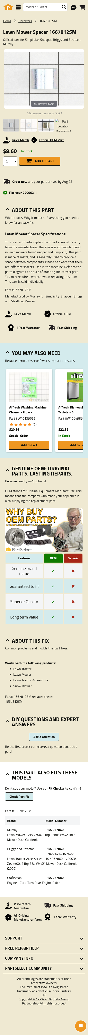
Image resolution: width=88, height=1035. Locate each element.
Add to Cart (44, 160)
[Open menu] (18, 7)
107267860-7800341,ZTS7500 (60, 851)
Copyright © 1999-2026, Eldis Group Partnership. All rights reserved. (44, 1001)
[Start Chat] (80, 1026)
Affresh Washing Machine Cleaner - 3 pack (27, 409)
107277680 (55, 877)
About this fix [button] (30, 641)
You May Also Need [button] (36, 353)
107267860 (55, 829)
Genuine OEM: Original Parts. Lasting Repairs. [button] (42, 470)
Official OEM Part (51, 139)
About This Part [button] (33, 210)
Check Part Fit (19, 796)
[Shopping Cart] (82, 7)
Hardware (25, 21)
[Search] (64, 7)
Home (7, 21)
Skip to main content (44, 37)
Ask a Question (44, 736)
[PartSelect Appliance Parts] (8, 7)
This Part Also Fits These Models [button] (44, 774)
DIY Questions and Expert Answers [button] (45, 721)
